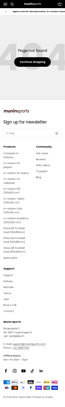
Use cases (42, 153)
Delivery (8, 281)
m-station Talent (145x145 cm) (13, 200)
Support (8, 275)
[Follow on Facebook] (5, 371)
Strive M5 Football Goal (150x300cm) (14, 250)
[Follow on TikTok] (32, 371)
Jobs (6, 299)
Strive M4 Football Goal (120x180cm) (14, 240)
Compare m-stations (11, 155)
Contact (8, 311)
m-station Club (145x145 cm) (12, 210)
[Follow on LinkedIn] (41, 371)
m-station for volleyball (11, 181)
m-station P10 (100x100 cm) (11, 190)
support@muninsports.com (29, 344)
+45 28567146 (20, 348)
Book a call (9, 305)
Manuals (8, 287)
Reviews (41, 159)
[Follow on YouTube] (23, 371)
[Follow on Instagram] (14, 371)
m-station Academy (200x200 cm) (15, 220)
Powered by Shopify (42, 397)
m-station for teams (16, 173)
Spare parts (10, 258)
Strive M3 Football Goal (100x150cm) (14, 230)
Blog (38, 177)
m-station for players (11, 165)
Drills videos (43, 165)
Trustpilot (41, 171)
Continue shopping (32, 62)
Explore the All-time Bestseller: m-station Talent (38, 11)
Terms (7, 293)
